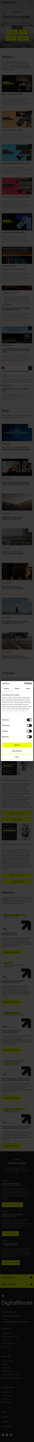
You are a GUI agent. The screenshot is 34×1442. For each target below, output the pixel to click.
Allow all (17, 745)
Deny (17, 757)
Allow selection (17, 751)
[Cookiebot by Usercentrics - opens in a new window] (24, 683)
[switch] (29, 725)
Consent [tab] (6, 688)
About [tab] (28, 688)
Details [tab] (17, 688)
